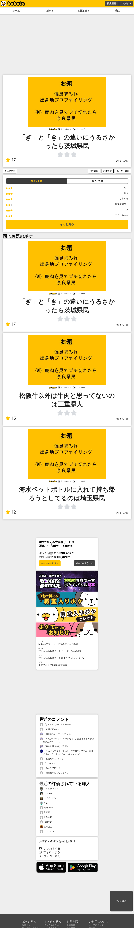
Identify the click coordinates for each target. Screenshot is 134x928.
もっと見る (67, 224)
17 (14, 159)
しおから (123, 198)
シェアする (10, 171)
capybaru (48, 807)
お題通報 (107, 171)
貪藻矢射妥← (121, 204)
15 (14, 418)
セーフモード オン (49, 563)
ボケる (50, 10)
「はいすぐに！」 (51, 763)
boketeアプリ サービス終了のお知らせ (58, 643)
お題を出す (84, 10)
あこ (126, 187)
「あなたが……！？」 (53, 758)
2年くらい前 (122, 161)
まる (126, 193)
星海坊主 (48, 826)
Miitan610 (48, 793)
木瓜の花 (48, 817)
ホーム (16, 10)
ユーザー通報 (123, 171)
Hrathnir (47, 822)
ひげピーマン (50, 798)
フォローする (51, 852)
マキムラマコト (51, 788)
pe (127, 209)
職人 (117, 10)
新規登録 (112, 3)
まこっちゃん (121, 215)
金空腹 (47, 812)
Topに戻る (121, 901)
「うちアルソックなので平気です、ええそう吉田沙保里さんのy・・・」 (68, 740)
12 (14, 512)
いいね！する (51, 848)
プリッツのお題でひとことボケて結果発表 (59, 650)
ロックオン (49, 831)
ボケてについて (96, 925)
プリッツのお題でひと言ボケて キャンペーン (61, 656)
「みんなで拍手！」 (52, 768)
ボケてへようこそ (84, 563)
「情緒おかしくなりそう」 (56, 772)
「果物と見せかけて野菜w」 (56, 746)
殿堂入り (26, 925)
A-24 (46, 803)
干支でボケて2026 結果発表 (52, 663)
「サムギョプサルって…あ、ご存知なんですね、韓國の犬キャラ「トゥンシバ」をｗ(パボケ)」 (68, 752)
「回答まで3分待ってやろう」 (57, 733)
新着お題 (71, 925)
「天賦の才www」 (52, 729)
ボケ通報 (94, 171)
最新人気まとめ (51, 925)
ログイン (126, 3)
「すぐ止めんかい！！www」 (57, 724)
